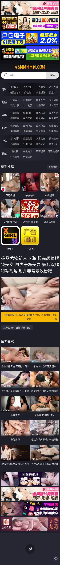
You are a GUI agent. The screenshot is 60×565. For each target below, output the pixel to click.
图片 (4, 128)
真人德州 (27, 87)
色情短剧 (27, 156)
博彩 (4, 89)
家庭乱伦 (27, 138)
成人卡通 (40, 112)
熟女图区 (40, 131)
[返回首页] (56, 558)
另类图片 (53, 131)
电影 (4, 115)
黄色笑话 (40, 143)
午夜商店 (27, 151)
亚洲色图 (27, 125)
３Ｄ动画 (53, 99)
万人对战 (40, 87)
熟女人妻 (14, 105)
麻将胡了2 (15, 92)
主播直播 (40, 105)
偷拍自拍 (27, 112)
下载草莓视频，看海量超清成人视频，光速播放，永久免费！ (30, 316)
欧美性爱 (53, 112)
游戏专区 (53, 87)
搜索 (52, 75)
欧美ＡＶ (40, 99)
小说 (4, 141)
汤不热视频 (53, 151)
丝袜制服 (27, 105)
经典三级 (27, 118)
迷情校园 (14, 143)
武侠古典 (53, 138)
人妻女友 (40, 138)
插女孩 (15, 151)
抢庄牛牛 (53, 92)
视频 (4, 102)
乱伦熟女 (40, 118)
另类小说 (27, 143)
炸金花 (27, 92)
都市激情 (14, 138)
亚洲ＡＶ (14, 99)
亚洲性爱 (14, 112)
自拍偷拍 (27, 99)
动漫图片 (53, 125)
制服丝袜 (14, 118)
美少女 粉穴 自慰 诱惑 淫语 (16, 327)
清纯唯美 (27, 131)
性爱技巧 (53, 143)
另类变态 (53, 118)
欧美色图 (40, 125)
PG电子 (15, 87)
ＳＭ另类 (53, 105)
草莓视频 (40, 151)
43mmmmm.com (30, 67)
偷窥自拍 (14, 125)
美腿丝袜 (14, 131)
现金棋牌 (40, 92)
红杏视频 (14, 156)
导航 (4, 153)
